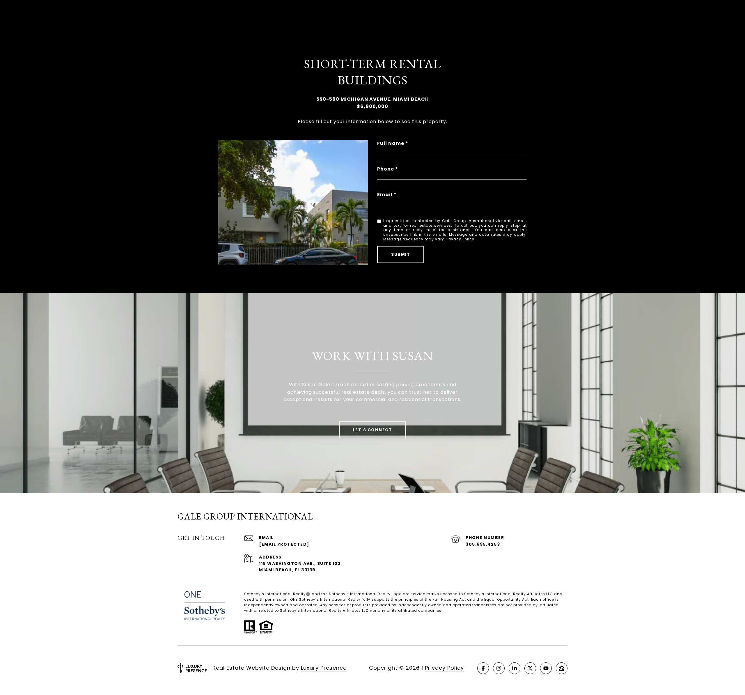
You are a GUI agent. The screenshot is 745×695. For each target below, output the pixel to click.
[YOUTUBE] (546, 668)
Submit (400, 254)
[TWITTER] (530, 668)
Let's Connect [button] (372, 430)
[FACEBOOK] (483, 668)
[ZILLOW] (561, 668)
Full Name (390, 143)
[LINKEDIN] (514, 668)
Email (385, 194)
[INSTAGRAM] (499, 668)
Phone (385, 169)
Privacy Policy (460, 239)
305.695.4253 (483, 544)
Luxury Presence (324, 667)
